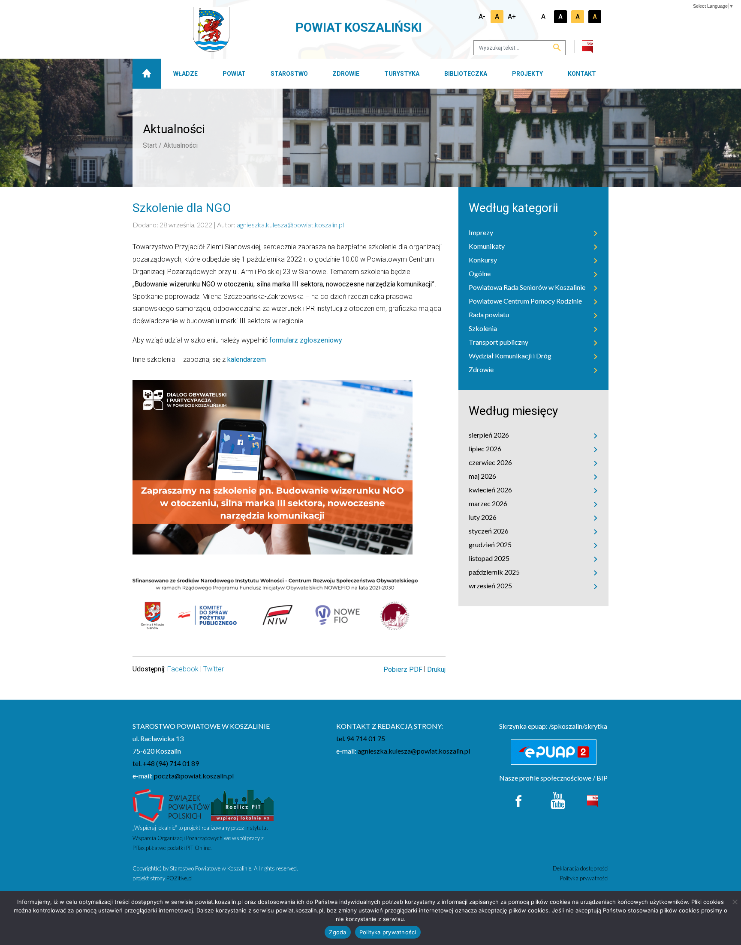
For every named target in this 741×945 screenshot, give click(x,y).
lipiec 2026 (485, 448)
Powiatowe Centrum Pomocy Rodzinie (525, 301)
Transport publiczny (498, 342)
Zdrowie (345, 73)
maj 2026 (482, 476)
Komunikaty (487, 246)
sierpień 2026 (489, 435)
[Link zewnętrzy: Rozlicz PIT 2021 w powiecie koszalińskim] (242, 805)
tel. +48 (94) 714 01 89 (166, 763)
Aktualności (180, 145)
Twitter (213, 669)
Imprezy (481, 232)
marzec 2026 (488, 503)
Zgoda (337, 932)
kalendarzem (246, 359)
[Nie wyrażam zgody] (734, 901)
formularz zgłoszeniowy (305, 340)
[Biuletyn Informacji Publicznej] (592, 800)
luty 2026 (483, 517)
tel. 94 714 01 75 (360, 738)
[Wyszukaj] (557, 48)
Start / (152, 145)
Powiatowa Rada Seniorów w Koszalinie (527, 287)
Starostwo (289, 73)
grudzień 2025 (490, 544)
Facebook (183, 669)
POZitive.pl (179, 878)
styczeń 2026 (489, 531)
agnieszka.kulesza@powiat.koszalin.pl (290, 225)
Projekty (527, 73)
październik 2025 (494, 572)
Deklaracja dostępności (580, 868)
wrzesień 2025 (490, 585)
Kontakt (582, 73)
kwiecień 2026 (490, 490)
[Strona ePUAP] (553, 752)
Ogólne (480, 273)
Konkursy (483, 260)
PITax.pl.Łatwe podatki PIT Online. (172, 847)
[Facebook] (519, 800)
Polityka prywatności (584, 878)
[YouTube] (557, 800)
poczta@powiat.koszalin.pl (194, 776)
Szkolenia (483, 328)
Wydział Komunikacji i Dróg (510, 356)
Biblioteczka (465, 73)
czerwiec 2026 (490, 462)
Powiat (234, 73)
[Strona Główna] (147, 74)
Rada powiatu (489, 314)
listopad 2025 (489, 558)
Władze (185, 73)
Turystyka (401, 73)
